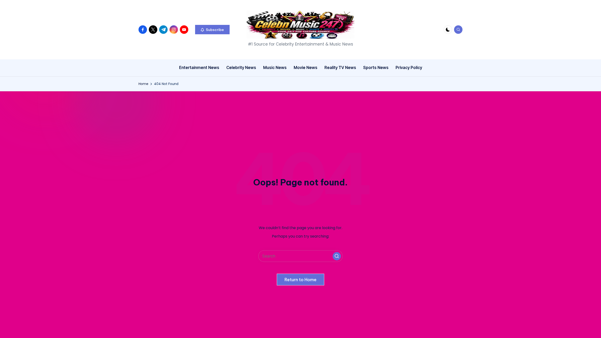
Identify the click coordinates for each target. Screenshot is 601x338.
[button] (212, 30)
